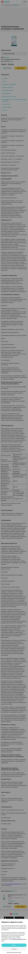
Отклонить (14, 949)
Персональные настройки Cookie (14, 952)
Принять (14, 945)
